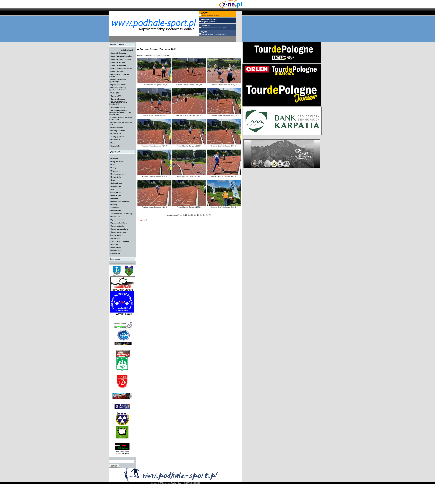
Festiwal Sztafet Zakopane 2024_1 (223, 207)
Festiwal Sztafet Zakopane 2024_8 (189, 146)
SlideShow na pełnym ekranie (158, 56)
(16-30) (191, 215)
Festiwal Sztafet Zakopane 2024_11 (189, 115)
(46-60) (203, 215)
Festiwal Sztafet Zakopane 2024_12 (154, 115)
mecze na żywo (122, 451)
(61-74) (209, 215)
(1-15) (185, 215)
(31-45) (197, 215)
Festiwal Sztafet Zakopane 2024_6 (154, 176)
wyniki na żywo (122, 453)
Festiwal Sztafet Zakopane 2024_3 (154, 207)
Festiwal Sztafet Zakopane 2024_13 (224, 85)
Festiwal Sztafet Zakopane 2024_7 (223, 146)
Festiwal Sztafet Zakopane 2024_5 (189, 176)
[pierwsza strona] (173, 215)
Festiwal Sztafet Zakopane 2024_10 (224, 115)
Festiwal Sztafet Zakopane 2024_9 (154, 146)
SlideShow (141, 56)
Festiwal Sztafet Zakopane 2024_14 (189, 85)
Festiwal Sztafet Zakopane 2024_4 (223, 176)
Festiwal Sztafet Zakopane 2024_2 (189, 207)
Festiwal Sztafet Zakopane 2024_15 (154, 85)
